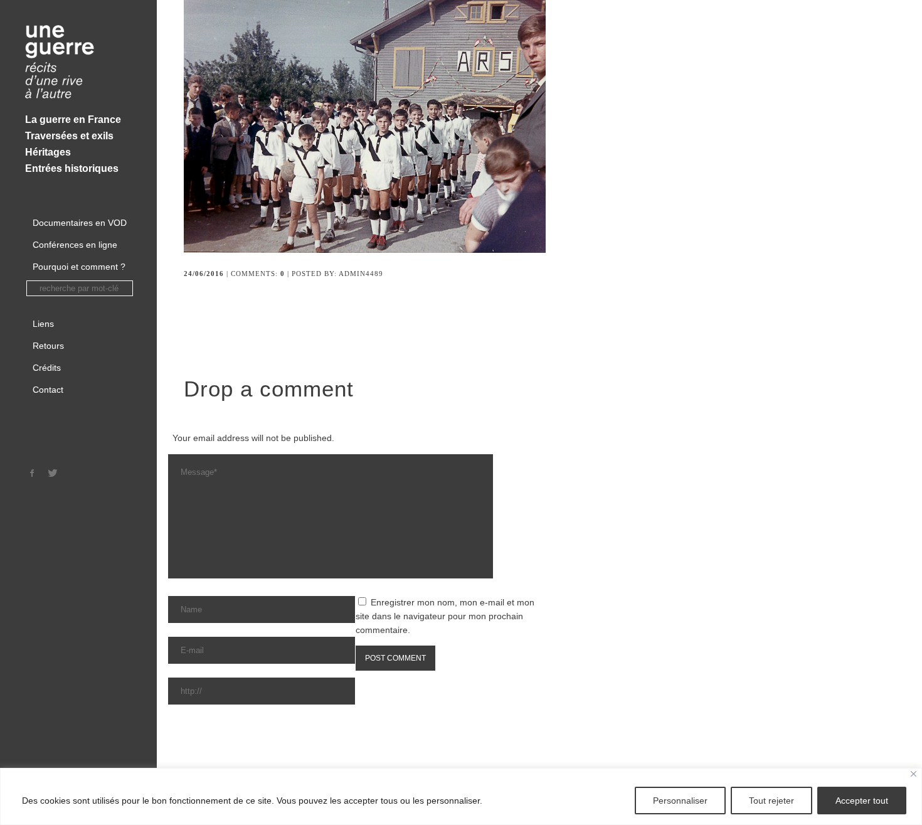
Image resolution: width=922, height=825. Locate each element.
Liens (43, 324)
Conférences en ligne (75, 245)
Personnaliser (680, 801)
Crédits (47, 368)
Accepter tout (861, 801)
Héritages (48, 152)
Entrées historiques (72, 168)
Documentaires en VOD (80, 223)
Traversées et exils (69, 135)
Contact (48, 390)
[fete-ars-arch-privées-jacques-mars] (373, 250)
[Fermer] (913, 774)
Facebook (32, 473)
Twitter (52, 473)
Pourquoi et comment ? (79, 267)
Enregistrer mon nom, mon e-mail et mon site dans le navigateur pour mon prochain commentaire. (445, 616)
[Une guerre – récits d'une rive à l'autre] (78, 63)
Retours (48, 346)
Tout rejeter (771, 801)
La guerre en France (73, 119)
